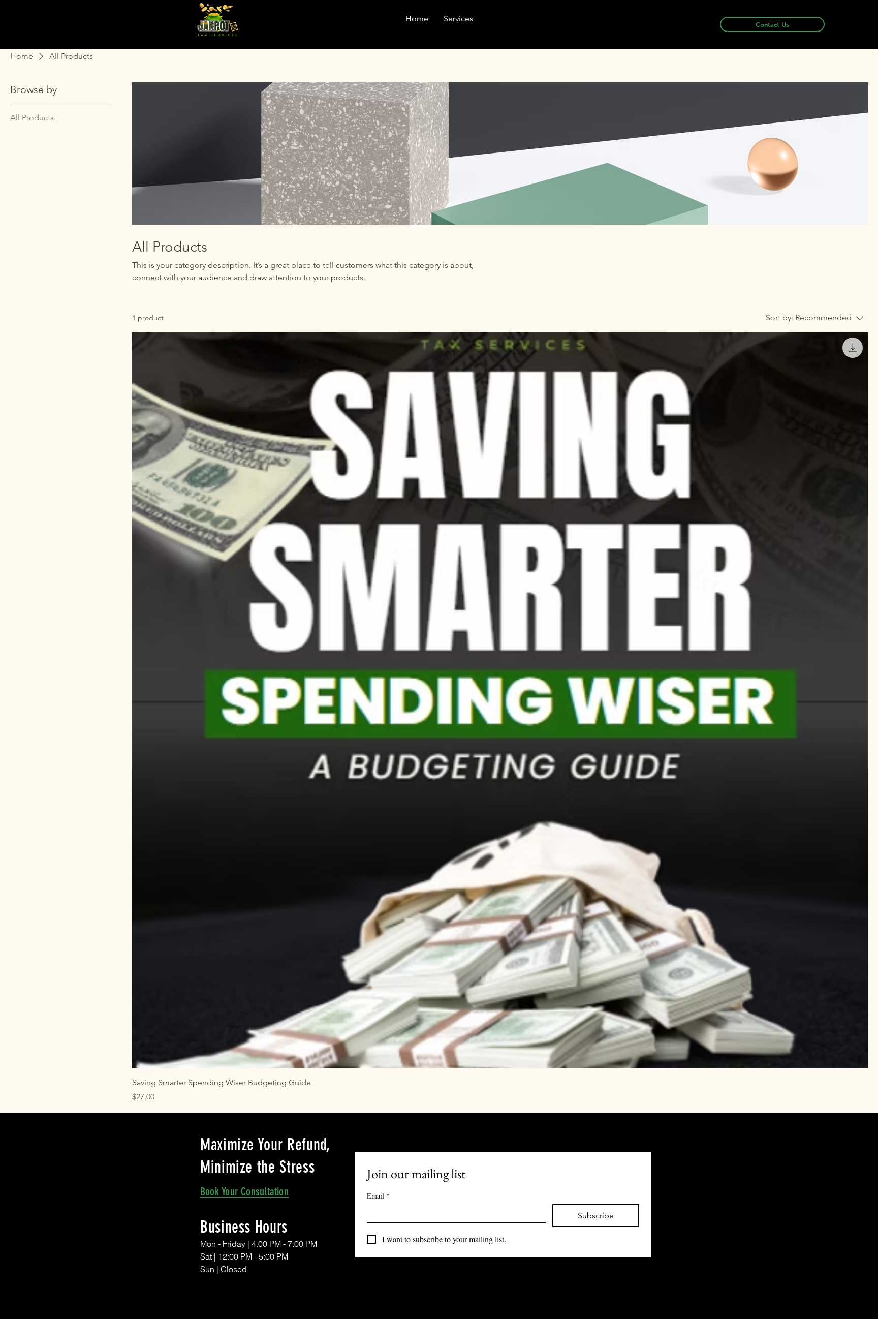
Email (378, 1195)
